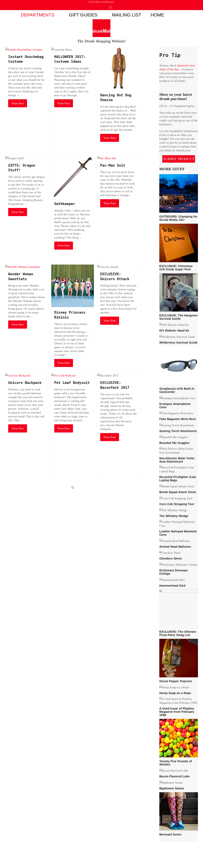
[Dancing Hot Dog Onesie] (118, 68)
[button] (180, 14)
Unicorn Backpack (24, 383)
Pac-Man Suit (112, 165)
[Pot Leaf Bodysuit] (63, 375)
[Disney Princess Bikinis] (72, 285)
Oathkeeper (64, 204)
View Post (17, 103)
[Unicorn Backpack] (17, 375)
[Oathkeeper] (72, 176)
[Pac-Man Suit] (106, 157)
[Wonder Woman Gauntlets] (22, 266)
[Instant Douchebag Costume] (23, 49)
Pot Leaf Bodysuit (72, 383)
